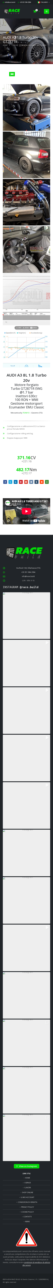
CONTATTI (27, 1216)
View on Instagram (28, 1166)
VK (31, 482)
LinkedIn (16, 482)
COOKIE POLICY (27, 1212)
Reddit (42, 482)
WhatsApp (47, 482)
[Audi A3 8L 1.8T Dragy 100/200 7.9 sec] (26, 344)
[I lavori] (12, 74)
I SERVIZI (27, 1183)
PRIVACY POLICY (27, 1207)
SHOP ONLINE (27, 1192)
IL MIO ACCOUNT (27, 1197)
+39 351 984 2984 (25, 2)
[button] (46, 11)
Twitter (10, 482)
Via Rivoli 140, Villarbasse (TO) (28, 568)
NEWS (27, 1221)
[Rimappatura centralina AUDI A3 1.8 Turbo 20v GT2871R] (26, 249)
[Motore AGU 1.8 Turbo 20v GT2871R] (26, 202)
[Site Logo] (12, 11)
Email (26, 482)
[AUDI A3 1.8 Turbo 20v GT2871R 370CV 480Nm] (26, 155)
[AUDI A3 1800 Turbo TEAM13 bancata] (26, 297)
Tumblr (36, 482)
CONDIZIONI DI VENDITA (27, 1202)
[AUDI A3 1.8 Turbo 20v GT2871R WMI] (26, 107)
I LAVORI (27, 1187)
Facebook (5, 482)
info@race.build (10, 2)
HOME (27, 1178)
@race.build (29, 587)
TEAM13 (26, 412)
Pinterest (21, 482)
